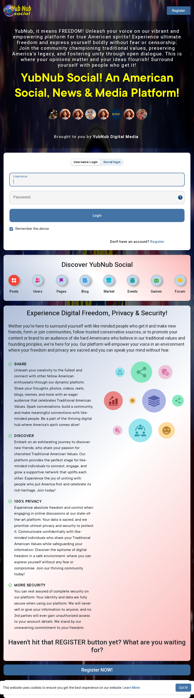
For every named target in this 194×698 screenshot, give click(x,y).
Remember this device (32, 229)
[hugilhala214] (65, 114)
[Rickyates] (103, 114)
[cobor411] (77, 114)
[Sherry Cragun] (90, 114)
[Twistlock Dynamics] (116, 114)
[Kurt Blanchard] (52, 114)
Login (97, 215)
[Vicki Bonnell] (128, 114)
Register (178, 11)
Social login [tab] (112, 162)
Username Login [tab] (86, 162)
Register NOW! (97, 670)
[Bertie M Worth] (141, 114)
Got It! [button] (183, 688)
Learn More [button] (131, 688)
